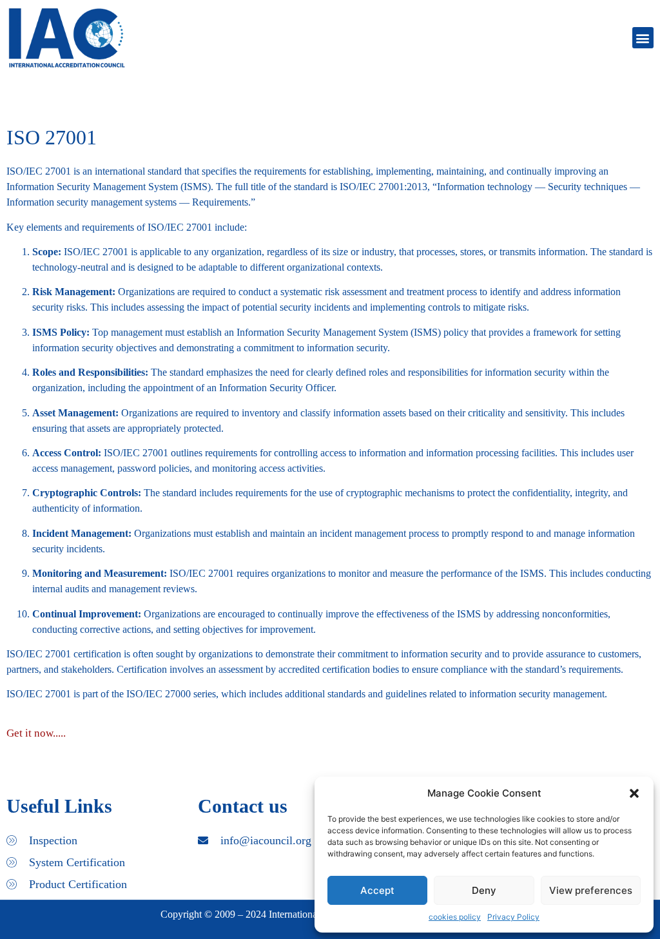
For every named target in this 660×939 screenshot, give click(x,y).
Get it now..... (36, 733)
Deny (484, 890)
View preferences (590, 890)
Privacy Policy (513, 917)
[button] (634, 793)
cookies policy (455, 917)
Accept (377, 890)
